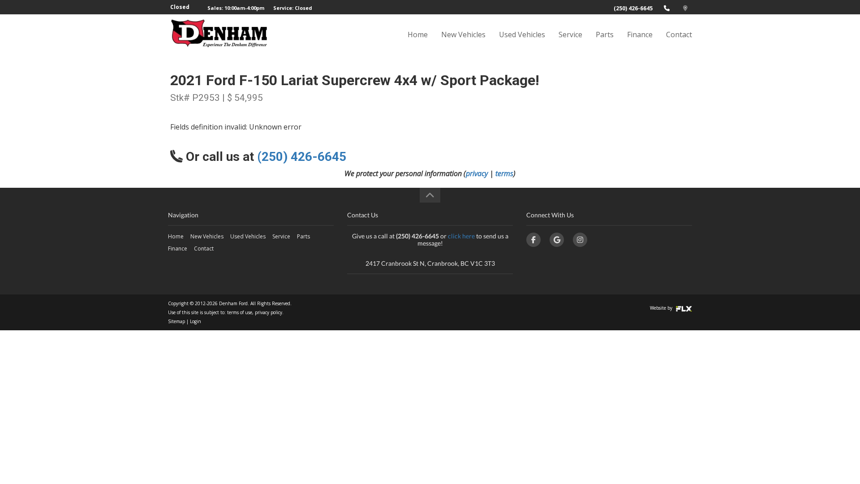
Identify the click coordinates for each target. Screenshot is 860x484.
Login (195, 321)
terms (504, 173)
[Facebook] (533, 240)
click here (461, 236)
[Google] (557, 240)
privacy (477, 173)
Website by (662, 308)
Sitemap (176, 321)
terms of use (239, 312)
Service (570, 34)
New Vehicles (463, 34)
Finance (640, 34)
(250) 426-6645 (633, 8)
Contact (679, 34)
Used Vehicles (522, 34)
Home (418, 34)
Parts (605, 34)
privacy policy (268, 312)
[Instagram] (580, 240)
